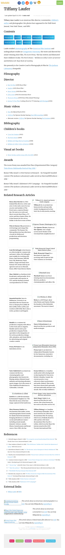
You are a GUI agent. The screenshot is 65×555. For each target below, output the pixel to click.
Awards (19, 42)
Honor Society (12, 91)
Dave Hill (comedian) (37, 115)
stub (23, 504)
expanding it (47, 504)
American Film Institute (42, 49)
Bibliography (37, 37)
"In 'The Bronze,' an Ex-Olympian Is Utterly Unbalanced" (40, 449)
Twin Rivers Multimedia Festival (16, 168)
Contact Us (19, 541)
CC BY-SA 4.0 (32, 528)
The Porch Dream (13, 137)
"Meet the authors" (14, 468)
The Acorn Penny (13, 98)
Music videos (26, 37)
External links (37, 42)
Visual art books (9, 42)
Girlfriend (10, 115)
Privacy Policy (51, 541)
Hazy (9, 112)
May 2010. (32, 168)
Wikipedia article (40, 526)
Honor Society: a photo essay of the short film (21, 155)
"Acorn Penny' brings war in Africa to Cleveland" (41, 460)
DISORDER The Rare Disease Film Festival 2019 (23, 471)
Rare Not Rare (11, 85)
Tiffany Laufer (12, 492)
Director (17, 37)
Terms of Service (39, 541)
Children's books (48, 37)
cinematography (21, 49)
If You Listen (11, 94)
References (27, 42)
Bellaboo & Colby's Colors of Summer (18, 144)
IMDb (20, 492)
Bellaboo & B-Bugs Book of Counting (18, 141)
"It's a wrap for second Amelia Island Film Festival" (40, 439)
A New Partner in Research (27, 479)
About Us (28, 541)
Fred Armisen (46, 118)
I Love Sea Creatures (13, 134)
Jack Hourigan (44, 101)
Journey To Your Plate (14, 101)
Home (12, 541)
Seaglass (10, 88)
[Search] (39, 2)
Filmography (9, 37)
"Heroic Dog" (13, 465)
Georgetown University (31, 52)
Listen (59, 2)
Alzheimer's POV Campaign (28, 482)
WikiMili (5, 2)
